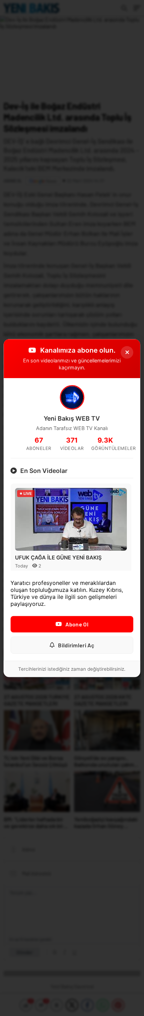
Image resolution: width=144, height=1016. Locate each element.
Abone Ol (76, 624)
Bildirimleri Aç (76, 645)
